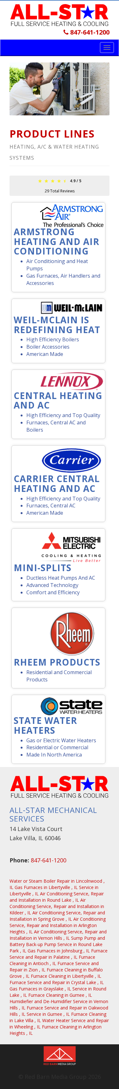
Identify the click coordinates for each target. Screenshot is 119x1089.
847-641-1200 (89, 32)
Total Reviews (60, 191)
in (46, 887)
